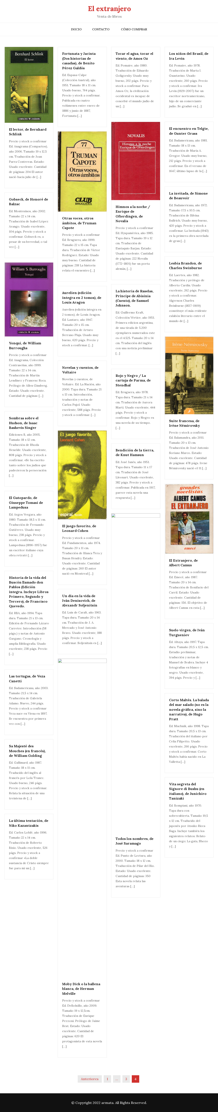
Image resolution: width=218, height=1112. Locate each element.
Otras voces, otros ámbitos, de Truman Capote (79, 223)
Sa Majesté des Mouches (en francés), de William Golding (27, 751)
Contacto (100, 29)
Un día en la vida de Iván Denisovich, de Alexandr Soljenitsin (79, 601)
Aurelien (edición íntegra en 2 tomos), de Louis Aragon (81, 297)
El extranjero (109, 8)
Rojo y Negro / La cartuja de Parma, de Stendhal (133, 380)
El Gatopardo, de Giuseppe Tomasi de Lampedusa (26, 502)
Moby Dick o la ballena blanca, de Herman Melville (81, 989)
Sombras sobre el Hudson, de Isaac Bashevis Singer (24, 423)
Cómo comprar (134, 29)
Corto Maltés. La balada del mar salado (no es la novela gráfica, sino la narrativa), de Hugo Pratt (189, 709)
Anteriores (90, 1079)
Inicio (76, 29)
